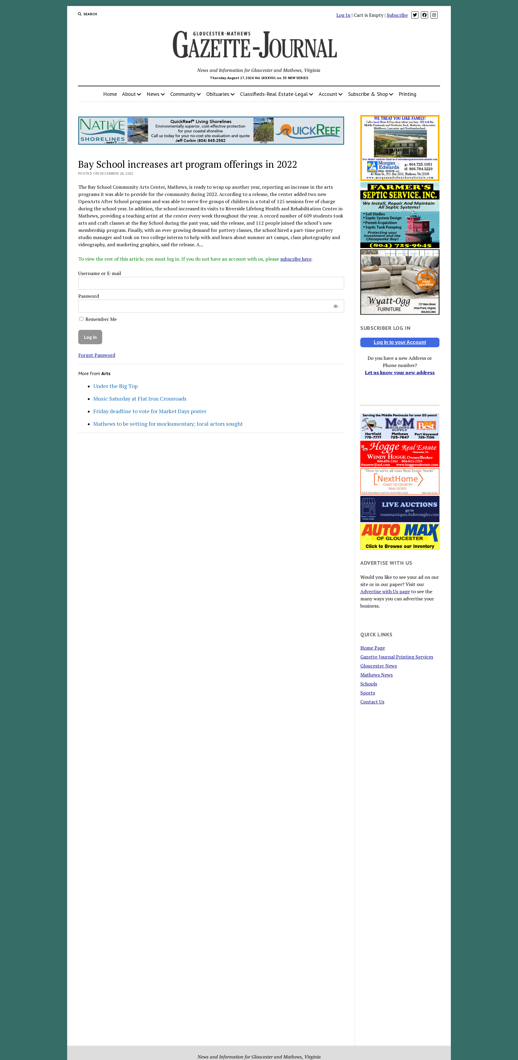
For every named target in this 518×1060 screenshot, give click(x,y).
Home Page (372, 647)
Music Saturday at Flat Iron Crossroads (139, 398)
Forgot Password (96, 355)
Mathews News (376, 674)
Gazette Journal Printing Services (396, 656)
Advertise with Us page (385, 591)
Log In (343, 15)
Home (110, 93)
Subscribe (397, 15)
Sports (367, 692)
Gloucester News (378, 665)
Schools (368, 683)
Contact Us (372, 701)
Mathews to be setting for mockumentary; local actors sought (168, 423)
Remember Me (100, 319)
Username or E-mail (99, 273)
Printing (407, 93)
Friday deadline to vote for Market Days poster (149, 411)
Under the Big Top (115, 385)
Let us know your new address (400, 372)
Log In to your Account (400, 342)
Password (88, 296)
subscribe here (295, 259)
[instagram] (434, 15)
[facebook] (424, 15)
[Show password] (335, 306)
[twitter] (414, 15)
